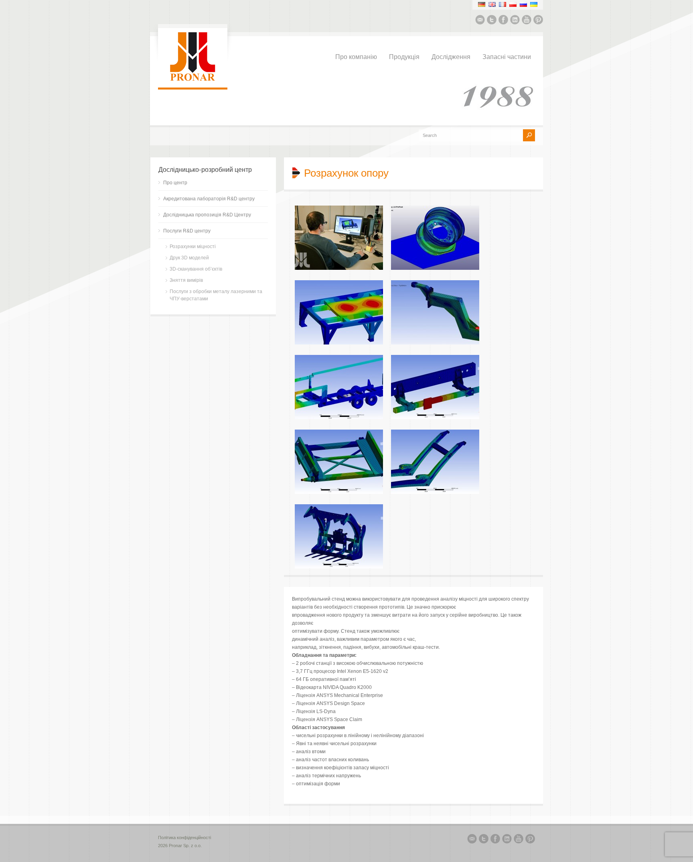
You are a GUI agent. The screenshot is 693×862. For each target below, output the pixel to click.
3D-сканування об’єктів (196, 269)
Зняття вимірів (186, 280)
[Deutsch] (481, 4)
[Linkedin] (515, 21)
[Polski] (513, 4)
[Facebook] (503, 21)
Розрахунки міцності (193, 246)
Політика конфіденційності (184, 837)
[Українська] (533, 4)
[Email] (480, 21)
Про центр (175, 182)
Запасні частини (506, 57)
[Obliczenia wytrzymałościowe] (339, 268)
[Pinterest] (538, 21)
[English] (492, 4)
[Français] (502, 4)
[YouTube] (526, 21)
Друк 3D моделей (189, 258)
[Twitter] (491, 21)
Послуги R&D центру (187, 231)
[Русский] (523, 4)
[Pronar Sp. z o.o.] (192, 79)
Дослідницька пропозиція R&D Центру (207, 215)
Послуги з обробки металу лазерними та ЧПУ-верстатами (216, 295)
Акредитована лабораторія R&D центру (209, 199)
